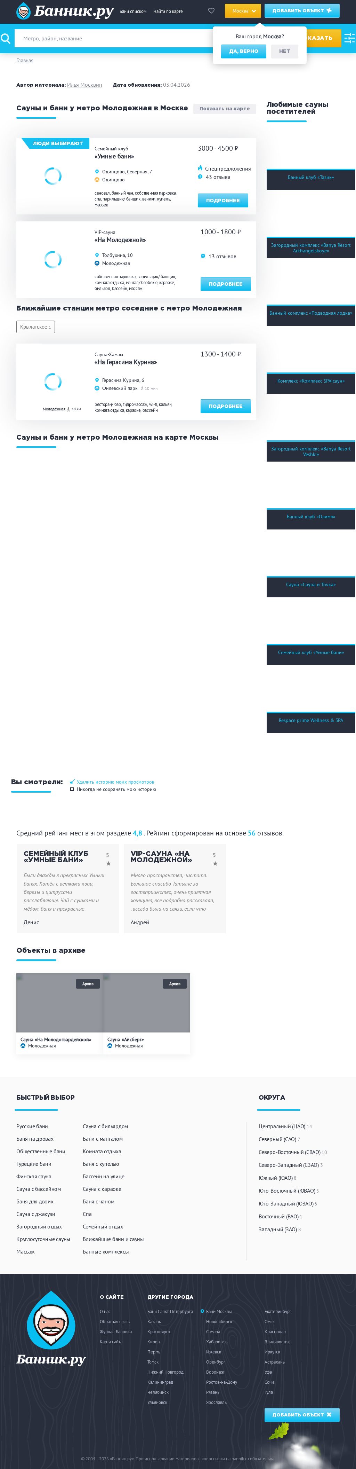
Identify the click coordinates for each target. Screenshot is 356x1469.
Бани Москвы (219, 1311)
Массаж (25, 1251)
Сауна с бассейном (38, 1188)
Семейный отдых (103, 1226)
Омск (270, 1322)
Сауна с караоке (102, 1188)
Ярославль (216, 1402)
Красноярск (158, 1332)
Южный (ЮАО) (278, 1177)
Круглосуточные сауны (43, 1238)
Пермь (153, 1352)
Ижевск (213, 1352)
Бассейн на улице (103, 1176)
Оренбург (215, 1362)
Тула (269, 1392)
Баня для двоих (35, 1201)
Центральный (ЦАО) (285, 1126)
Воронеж (215, 1372)
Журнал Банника (116, 1332)
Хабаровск (216, 1342)
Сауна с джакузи (35, 1213)
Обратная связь (115, 1322)
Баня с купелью (101, 1163)
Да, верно (243, 51)
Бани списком (133, 11)
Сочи (269, 1382)
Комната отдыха (102, 1151)
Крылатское (35, 326)
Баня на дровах (35, 1138)
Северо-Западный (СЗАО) (291, 1164)
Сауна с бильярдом (105, 1126)
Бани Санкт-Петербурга (170, 1311)
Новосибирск (219, 1322)
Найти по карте (168, 11)
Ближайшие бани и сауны (113, 1238)
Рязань (212, 1392)
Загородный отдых (39, 1226)
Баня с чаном (98, 1201)
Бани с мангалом (102, 1138)
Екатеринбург (278, 1311)
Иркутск (272, 1352)
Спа (87, 1213)
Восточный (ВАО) (280, 1216)
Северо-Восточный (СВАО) (293, 1151)
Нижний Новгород (165, 1372)
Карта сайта (111, 1342)
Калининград (160, 1382)
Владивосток (277, 1342)
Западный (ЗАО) (280, 1229)
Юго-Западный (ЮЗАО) (288, 1203)
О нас (105, 1311)
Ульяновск (157, 1402)
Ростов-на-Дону (221, 1382)
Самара (213, 1332)
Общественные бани (40, 1151)
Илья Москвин (84, 84)
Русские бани (32, 1126)
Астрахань (275, 1362)
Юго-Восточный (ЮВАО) (289, 1190)
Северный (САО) (279, 1139)
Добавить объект (299, 11)
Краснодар (275, 1332)
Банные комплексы (106, 1251)
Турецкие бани (33, 1163)
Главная (24, 60)
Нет (284, 51)
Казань (154, 1322)
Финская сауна (33, 1176)
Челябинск (158, 1392)
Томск (153, 1362)
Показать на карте (225, 109)
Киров (153, 1342)
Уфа (268, 1372)
